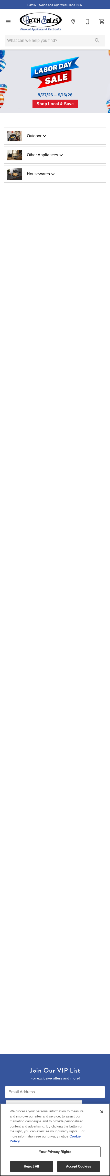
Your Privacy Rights (55, 1152)
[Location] (73, 21)
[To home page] (40, 21)
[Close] (101, 1111)
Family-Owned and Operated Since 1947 (54, 4)
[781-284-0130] (87, 21)
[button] (8, 21)
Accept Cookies (78, 1166)
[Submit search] (97, 40)
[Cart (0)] (102, 21)
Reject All (31, 1166)
